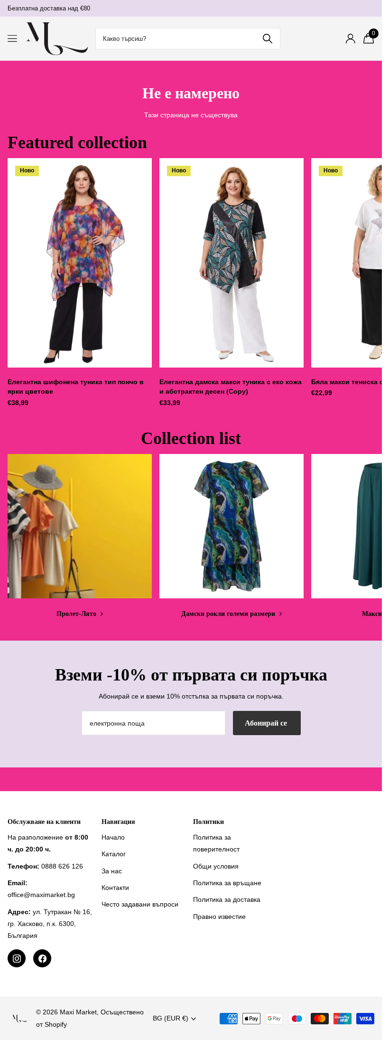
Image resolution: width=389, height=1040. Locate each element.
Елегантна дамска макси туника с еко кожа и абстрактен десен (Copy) (230, 387)
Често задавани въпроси (140, 904)
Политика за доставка (226, 899)
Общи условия (216, 866)
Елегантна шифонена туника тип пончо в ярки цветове (76, 387)
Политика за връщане (227, 883)
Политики (208, 821)
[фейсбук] (42, 958)
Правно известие (219, 916)
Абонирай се (267, 723)
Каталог (114, 854)
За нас (112, 871)
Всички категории (13, 38)
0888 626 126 (62, 866)
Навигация (118, 821)
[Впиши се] (350, 38)
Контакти (115, 887)
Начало (113, 837)
